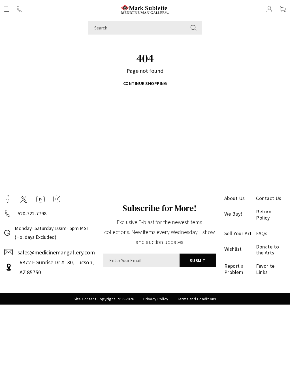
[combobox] (136, 28)
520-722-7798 (32, 213)
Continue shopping (145, 83)
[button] (6, 9)
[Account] (269, 9)
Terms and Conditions (196, 298)
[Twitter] (24, 199)
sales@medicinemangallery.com (56, 252)
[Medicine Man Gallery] (145, 9)
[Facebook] (7, 199)
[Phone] (19, 9)
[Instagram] (56, 199)
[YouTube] (40, 199)
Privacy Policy (156, 298)
